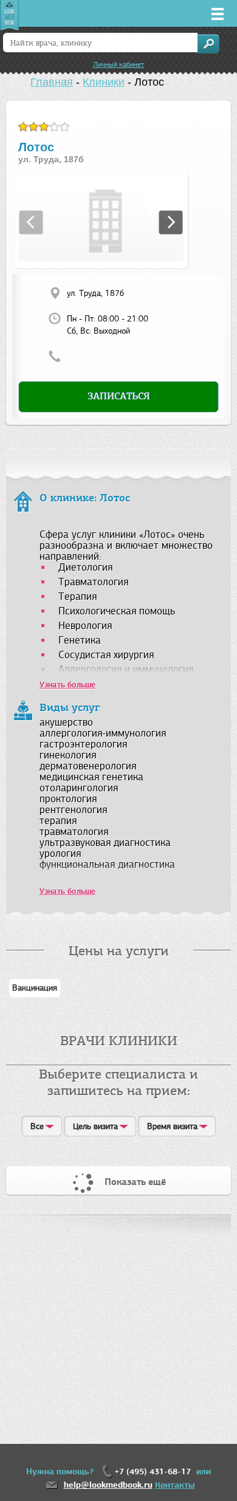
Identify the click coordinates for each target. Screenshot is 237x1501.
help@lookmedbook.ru (108, 1485)
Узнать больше (67, 891)
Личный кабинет (118, 64)
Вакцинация (34, 988)
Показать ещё (135, 1181)
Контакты (175, 1485)
